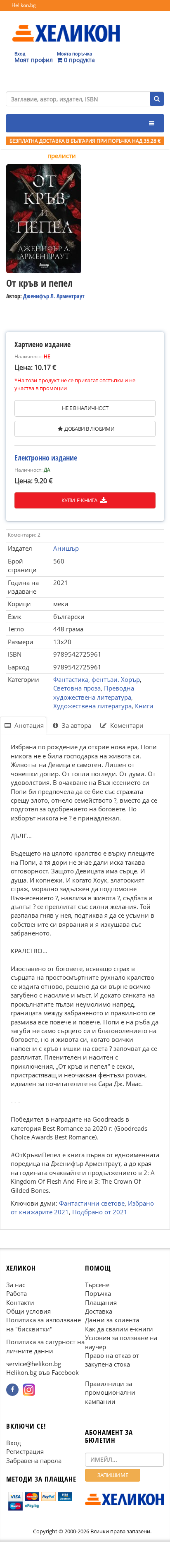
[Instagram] (29, 1390)
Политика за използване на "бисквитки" (43, 1324)
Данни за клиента (112, 1320)
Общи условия (28, 1311)
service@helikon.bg (33, 1364)
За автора (75, 725)
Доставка (98, 1311)
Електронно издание (45, 458)
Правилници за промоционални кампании (110, 1392)
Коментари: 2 (24, 534)
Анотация (28, 725)
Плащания (101, 1302)
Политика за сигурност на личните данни (45, 1346)
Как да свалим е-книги (119, 1329)
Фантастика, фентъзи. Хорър (96, 679)
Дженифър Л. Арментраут (54, 296)
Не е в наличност (85, 408)
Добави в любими (89, 428)
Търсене (97, 1285)
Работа (16, 1294)
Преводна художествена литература (93, 692)
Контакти (20, 1302)
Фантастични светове (92, 1203)
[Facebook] (12, 1390)
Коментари (126, 725)
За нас (15, 1285)
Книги (144, 706)
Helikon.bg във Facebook (42, 1373)
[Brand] (66, 25)
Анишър (66, 548)
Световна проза (77, 688)
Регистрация (25, 1452)
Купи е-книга (79, 500)
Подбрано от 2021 (100, 1212)
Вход (13, 1443)
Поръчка (98, 1294)
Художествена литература (92, 706)
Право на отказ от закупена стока (112, 1359)
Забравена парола (33, 1460)
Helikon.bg (24, 5)
